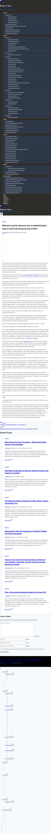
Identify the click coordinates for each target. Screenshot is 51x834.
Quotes (4, 775)
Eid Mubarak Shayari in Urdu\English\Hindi (15, 60)
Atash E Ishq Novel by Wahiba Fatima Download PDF (13, 187)
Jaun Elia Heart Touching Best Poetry (11, 125)
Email (27, 642)
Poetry (4, 691)
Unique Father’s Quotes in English (10, 156)
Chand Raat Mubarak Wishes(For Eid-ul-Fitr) (12, 29)
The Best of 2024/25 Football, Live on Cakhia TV (13, 423)
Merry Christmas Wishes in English (10, 24)
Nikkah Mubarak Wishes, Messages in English (12, 31)
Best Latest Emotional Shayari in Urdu (14, 67)
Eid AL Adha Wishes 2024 (9, 27)
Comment (37, 636)
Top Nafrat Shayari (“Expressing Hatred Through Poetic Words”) (18, 48)
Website (28, 646)
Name (28, 639)
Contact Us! (9, 660)
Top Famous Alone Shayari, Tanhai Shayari (15, 77)
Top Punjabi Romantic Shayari (13, 101)
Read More (8, 460)
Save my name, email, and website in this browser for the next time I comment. (23, 649)
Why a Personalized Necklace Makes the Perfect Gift (25, 592)
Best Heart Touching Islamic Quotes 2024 (11, 138)
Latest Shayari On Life (11, 45)
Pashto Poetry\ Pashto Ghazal (13, 117)
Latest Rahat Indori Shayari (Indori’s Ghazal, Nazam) (14, 123)
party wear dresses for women (31, 275)
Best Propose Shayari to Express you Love (15, 94)
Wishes (4, 672)
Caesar (5, 232)
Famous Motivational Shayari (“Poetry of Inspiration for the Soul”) (18, 82)
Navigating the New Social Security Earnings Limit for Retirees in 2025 (18, 428)
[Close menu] (0, 668)
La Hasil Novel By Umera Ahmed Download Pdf (12, 181)
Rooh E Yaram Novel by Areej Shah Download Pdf (16, 170)
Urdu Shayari (7, 710)
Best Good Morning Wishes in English (11, 33)
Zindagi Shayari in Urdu (12, 73)
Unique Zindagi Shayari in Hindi (13, 39)
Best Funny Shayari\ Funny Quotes (10, 140)
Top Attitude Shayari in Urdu (12, 111)
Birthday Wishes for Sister (12, 18)
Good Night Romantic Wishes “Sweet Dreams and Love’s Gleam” (15, 26)
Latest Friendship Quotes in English (10, 147)
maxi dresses (27, 341)
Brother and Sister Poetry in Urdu (13, 58)
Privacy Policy (18, 660)
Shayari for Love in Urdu (12, 66)
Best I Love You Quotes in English (10, 151)
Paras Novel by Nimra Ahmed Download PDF (12, 192)
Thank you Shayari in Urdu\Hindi (13, 84)
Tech (4, 194)
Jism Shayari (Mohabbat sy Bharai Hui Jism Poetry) (16, 69)
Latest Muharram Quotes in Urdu (10, 158)
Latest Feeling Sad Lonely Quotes (10, 154)
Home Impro (6, 200)
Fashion (4, 221)
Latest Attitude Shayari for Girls (13, 113)
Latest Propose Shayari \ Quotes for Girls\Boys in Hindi (17, 46)
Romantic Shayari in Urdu (12, 79)
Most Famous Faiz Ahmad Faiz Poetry (11, 128)
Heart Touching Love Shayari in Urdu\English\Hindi (16, 92)
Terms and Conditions (29, 660)
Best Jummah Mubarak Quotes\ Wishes (11, 143)
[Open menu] (1, 214)
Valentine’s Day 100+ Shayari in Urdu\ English (15, 71)
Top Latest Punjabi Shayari (12, 103)
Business (5, 201)
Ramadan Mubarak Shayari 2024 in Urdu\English (16, 62)
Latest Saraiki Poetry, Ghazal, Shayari (14, 54)
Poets (4, 762)
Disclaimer (38, 660)
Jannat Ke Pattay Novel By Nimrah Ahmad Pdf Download (14, 183)
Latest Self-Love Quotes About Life (11, 153)
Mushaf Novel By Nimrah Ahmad (10, 185)
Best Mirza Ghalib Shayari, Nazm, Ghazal (12, 130)
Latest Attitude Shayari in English (13, 107)
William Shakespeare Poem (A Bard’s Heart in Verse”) (14, 126)
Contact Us (5, 203)
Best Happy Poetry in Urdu (12, 80)
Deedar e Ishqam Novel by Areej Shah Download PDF (16, 168)
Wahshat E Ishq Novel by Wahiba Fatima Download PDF (14, 177)
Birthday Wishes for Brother (12, 20)
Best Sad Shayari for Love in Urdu (13, 86)
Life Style (5, 198)
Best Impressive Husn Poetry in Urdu (14, 88)
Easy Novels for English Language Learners (13, 808)
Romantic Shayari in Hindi (12, 50)
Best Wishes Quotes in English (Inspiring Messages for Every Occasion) (16, 149)
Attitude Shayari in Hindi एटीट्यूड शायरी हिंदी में (15, 109)
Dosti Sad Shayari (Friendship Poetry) (14, 97)
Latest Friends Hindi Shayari (12, 43)
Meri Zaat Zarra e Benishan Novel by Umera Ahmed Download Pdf (16, 179)
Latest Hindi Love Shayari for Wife (13, 41)
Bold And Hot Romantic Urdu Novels (11, 172)
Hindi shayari (7, 693)
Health (5, 196)
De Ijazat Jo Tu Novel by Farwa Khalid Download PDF (13, 190)
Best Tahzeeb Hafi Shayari (9, 121)
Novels (4, 799)
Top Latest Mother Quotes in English (11, 136)
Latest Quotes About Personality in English (12, 160)
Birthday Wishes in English (12, 16)
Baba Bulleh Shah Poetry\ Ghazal (10, 132)
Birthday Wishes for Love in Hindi (13, 22)
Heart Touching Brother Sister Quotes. (11, 162)
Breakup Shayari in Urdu (12, 64)
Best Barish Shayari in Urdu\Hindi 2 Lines (14, 75)
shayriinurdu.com (7, 663)
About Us (2, 660)
